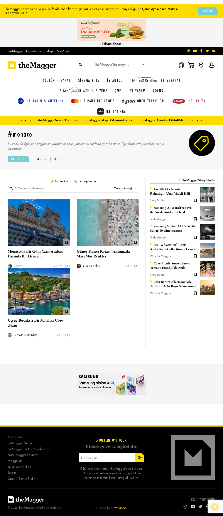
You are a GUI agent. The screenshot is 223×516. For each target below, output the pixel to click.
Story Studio (157, 200)
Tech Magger (158, 219)
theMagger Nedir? (20, 443)
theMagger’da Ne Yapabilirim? (29, 449)
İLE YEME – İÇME (106, 90)
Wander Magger (160, 256)
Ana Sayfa (15, 437)
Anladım (207, 11)
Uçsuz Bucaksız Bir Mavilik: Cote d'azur (35, 323)
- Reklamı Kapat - (111, 44)
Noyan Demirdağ (25, 335)
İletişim (12, 473)
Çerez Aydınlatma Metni (158, 9)
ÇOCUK (158, 90)
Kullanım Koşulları (19, 467)
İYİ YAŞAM (137, 90)
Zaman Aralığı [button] (123, 188)
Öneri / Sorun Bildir (21, 479)
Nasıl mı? (62, 51)
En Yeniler (61, 181)
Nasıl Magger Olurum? (23, 455)
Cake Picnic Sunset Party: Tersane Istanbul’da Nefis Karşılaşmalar (170, 265)
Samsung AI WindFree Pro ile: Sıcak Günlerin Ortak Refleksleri (171, 210)
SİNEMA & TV (89, 80)
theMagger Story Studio (198, 180)
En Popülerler (87, 181)
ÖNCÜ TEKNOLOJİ (151, 101)
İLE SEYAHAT (170, 80)
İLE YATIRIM (116, 111)
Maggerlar (15, 461)
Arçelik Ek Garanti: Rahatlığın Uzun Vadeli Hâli (170, 191)
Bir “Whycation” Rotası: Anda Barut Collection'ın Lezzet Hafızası (172, 247)
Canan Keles (91, 266)
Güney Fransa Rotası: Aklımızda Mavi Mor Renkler (103, 254)
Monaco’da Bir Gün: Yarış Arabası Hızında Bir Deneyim (35, 254)
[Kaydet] (195, 200)
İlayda (17, 266)
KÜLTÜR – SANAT (56, 80)
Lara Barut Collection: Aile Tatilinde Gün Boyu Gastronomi (173, 284)
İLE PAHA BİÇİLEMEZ (97, 101)
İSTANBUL (115, 80)
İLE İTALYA (196, 101)
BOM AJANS (119, 507)
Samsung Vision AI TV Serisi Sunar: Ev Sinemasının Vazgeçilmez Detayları (172, 228)
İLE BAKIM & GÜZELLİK (44, 101)
